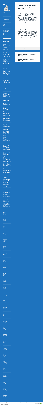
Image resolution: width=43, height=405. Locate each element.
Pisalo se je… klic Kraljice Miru (6, 88)
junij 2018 (4, 327)
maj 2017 (4, 342)
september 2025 (5, 225)
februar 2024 (4, 247)
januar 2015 (4, 375)
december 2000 (5, 395)
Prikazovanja (4, 20)
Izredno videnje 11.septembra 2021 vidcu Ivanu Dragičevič (6, 141)
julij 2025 (4, 227)
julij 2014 (4, 382)
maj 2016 (4, 356)
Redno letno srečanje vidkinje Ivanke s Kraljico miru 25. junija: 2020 (6, 177)
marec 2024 (4, 246)
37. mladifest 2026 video (6, 47)
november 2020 (5, 293)
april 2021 (4, 287)
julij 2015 (4, 368)
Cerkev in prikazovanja (6, 30)
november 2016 (5, 349)
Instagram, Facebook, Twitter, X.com (6, 33)
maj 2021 (4, 286)
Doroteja (24, 48)
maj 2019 (4, 314)
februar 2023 (4, 261)
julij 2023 (4, 255)
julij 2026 (4, 213)
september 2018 (5, 323)
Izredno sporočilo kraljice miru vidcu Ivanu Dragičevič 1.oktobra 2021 (7, 144)
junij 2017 (4, 341)
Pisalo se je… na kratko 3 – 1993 (6, 96)
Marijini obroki (7, 132)
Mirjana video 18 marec (6, 31)
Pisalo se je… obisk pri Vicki (6, 94)
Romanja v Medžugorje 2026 (6, 45)
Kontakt (4, 34)
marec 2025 (4, 232)
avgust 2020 (4, 296)
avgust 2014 (4, 381)
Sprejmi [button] (41, 403)
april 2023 (4, 259)
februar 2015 (4, 374)
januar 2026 (4, 220)
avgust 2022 (4, 268)
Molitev (4, 26)
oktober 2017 (4, 336)
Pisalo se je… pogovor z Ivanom (6, 90)
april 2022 (4, 273)
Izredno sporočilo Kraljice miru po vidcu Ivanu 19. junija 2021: (7, 150)
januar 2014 (4, 389)
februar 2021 (4, 289)
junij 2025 (4, 228)
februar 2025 (4, 233)
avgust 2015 (4, 367)
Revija (4, 25)
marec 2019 (4, 316)
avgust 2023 (4, 254)
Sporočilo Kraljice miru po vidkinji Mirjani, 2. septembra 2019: (6, 194)
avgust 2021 (4, 282)
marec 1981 (4, 397)
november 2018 (5, 321)
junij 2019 (4, 313)
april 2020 (4, 301)
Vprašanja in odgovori (7, 101)
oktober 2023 (4, 252)
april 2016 (4, 357)
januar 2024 (4, 248)
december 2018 (5, 320)
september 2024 (5, 239)
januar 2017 (4, 347)
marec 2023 (4, 260)
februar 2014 (4, 388)
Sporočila (4, 18)
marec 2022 (4, 274)
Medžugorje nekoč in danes (6, 61)
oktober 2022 (4, 266)
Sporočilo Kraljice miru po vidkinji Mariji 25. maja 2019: (6, 200)
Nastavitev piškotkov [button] (37, 403)
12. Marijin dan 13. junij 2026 (6, 71)
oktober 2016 (4, 350)
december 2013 (5, 390)
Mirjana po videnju (8, 131)
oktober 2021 (4, 280)
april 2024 (4, 245)
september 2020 (5, 295)
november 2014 (5, 377)
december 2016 (5, 348)
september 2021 (5, 281)
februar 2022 (4, 275)
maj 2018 (4, 328)
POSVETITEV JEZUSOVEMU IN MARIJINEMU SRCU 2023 (6, 113)
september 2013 (5, 394)
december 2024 (5, 235)
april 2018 (4, 329)
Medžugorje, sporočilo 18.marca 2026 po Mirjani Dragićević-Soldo (7, 86)
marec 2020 (4, 302)
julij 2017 (4, 340)
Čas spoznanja (7, 128)
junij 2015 (4, 369)
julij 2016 (4, 354)
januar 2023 (4, 262)
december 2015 (5, 362)
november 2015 (5, 363)
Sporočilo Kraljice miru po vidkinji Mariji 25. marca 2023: (6, 121)
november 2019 (5, 307)
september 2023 (5, 253)
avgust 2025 (4, 226)
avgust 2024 (4, 240)
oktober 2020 (4, 294)
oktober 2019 (4, 308)
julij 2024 (4, 241)
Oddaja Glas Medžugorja (6, 19)
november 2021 (5, 279)
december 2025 (5, 221)
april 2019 (4, 315)
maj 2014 (4, 384)
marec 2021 (4, 288)
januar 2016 (4, 361)
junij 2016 (4, 355)
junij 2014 (4, 383)
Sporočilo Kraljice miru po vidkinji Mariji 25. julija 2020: (7, 165)
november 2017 (5, 335)
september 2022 (5, 267)
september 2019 (5, 309)
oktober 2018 (4, 322)
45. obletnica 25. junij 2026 (6, 69)
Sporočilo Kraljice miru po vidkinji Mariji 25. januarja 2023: (6, 124)
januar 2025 (4, 234)
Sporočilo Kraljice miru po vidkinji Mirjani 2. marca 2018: (6, 207)
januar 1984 (4, 396)
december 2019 (5, 306)
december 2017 (5, 334)
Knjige (4, 24)
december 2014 (5, 376)
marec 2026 (4, 218)
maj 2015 (4, 370)
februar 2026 (4, 219)
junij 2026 (4, 214)
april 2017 (4, 343)
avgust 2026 (4, 212)
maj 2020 (4, 300)
